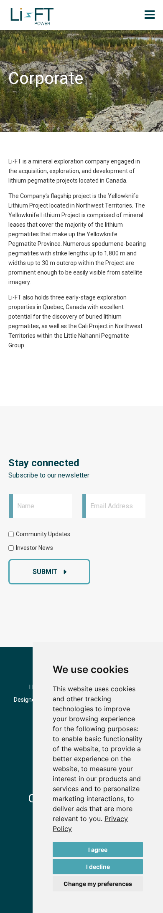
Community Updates (43, 534)
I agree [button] (97, 849)
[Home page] (32, 16)
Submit (45, 572)
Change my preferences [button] (98, 883)
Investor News (34, 547)
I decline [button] (98, 866)
